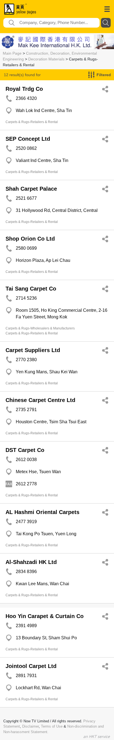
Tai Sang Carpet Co (31, 289)
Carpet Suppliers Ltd (33, 350)
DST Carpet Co (25, 450)
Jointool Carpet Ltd (31, 666)
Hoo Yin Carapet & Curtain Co (45, 616)
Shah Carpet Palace (31, 189)
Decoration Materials (46, 59)
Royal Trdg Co (24, 89)
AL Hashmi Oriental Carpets (42, 512)
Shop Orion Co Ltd (30, 239)
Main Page (12, 53)
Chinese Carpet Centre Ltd (40, 400)
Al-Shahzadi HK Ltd (31, 562)
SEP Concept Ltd (28, 139)
